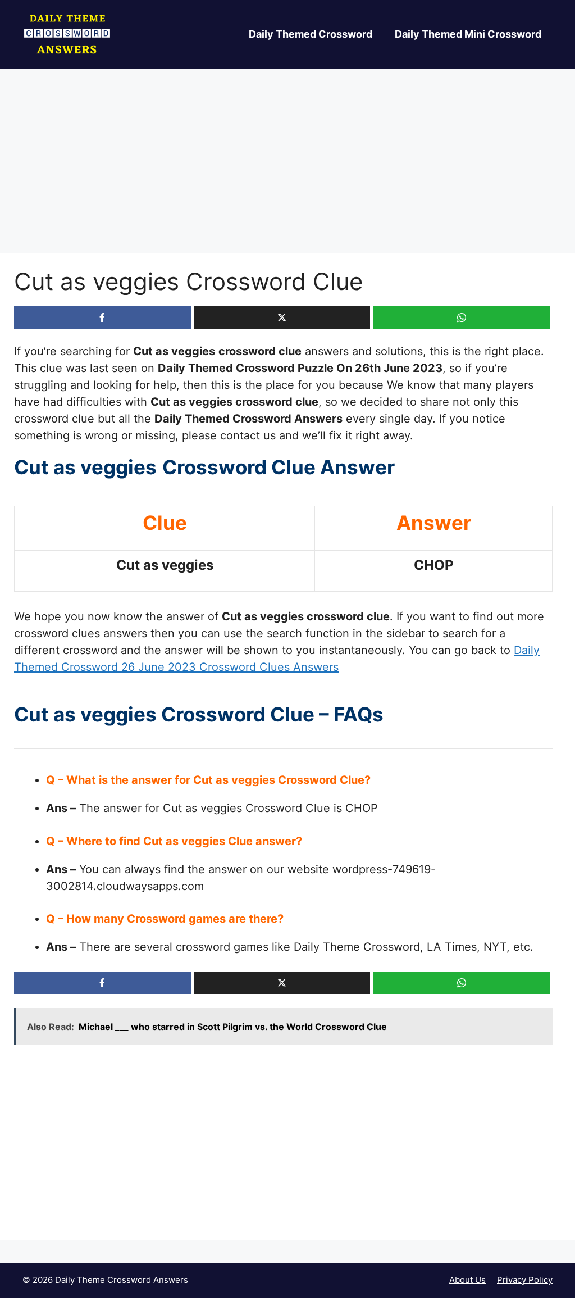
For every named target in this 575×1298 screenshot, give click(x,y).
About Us (467, 1279)
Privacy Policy (525, 1279)
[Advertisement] (287, 170)
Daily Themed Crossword (310, 34)
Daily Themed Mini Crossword (468, 34)
